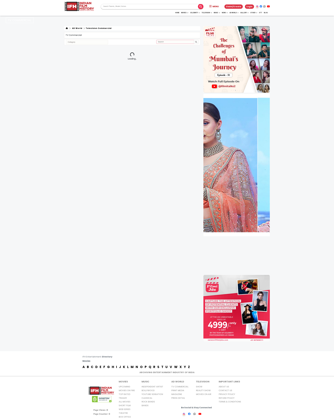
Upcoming (124, 386)
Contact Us (225, 390)
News (224, 13)
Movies (183, 13)
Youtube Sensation (152, 394)
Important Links (229, 381)
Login (249, 6)
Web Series (124, 409)
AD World (76, 28)
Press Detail (178, 398)
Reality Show (203, 390)
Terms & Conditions (230, 401)
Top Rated (124, 394)
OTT (260, 13)
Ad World (233, 13)
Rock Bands (148, 401)
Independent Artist (152, 386)
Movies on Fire (127, 390)
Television (206, 13)
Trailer (123, 398)
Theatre (123, 413)
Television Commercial (98, 28)
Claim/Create (233, 6)
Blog (266, 13)
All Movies (124, 401)
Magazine (176, 394)
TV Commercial (179, 386)
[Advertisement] (238, 255)
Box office (125, 416)
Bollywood (148, 390)
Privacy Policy (227, 394)
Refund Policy (226, 398)
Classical (147, 398)
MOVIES (123, 381)
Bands (145, 405)
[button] (214, 6)
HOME (177, 13)
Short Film (125, 405)
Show (199, 386)
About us (224, 386)
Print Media (177, 390)
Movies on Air (203, 394)
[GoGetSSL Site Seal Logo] (102, 399)
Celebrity (194, 13)
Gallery (243, 13)
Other (252, 13)
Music (216, 13)
